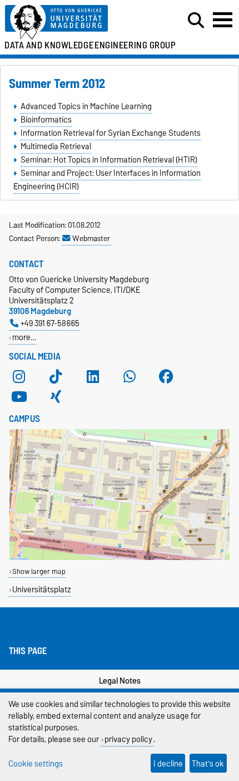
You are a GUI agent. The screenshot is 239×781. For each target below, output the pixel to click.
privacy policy (128, 739)
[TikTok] (56, 376)
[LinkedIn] (93, 376)
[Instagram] (19, 376)
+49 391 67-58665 (50, 323)
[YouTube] (19, 396)
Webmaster (91, 238)
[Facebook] (166, 376)
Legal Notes (120, 680)
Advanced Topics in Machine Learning (86, 106)
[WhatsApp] (130, 376)
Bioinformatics (46, 119)
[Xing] (56, 396)
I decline (168, 763)
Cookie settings (35, 763)
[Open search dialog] (196, 20)
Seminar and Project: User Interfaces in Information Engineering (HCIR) (106, 179)
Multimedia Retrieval (56, 146)
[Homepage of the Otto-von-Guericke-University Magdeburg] (73, 22)
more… (24, 337)
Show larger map (39, 571)
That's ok (208, 763)
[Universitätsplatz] (119, 557)
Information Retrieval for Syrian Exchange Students (111, 133)
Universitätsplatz (41, 589)
